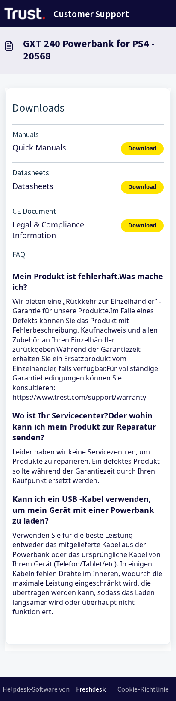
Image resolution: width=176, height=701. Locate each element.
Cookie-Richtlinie (143, 689)
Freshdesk (91, 689)
